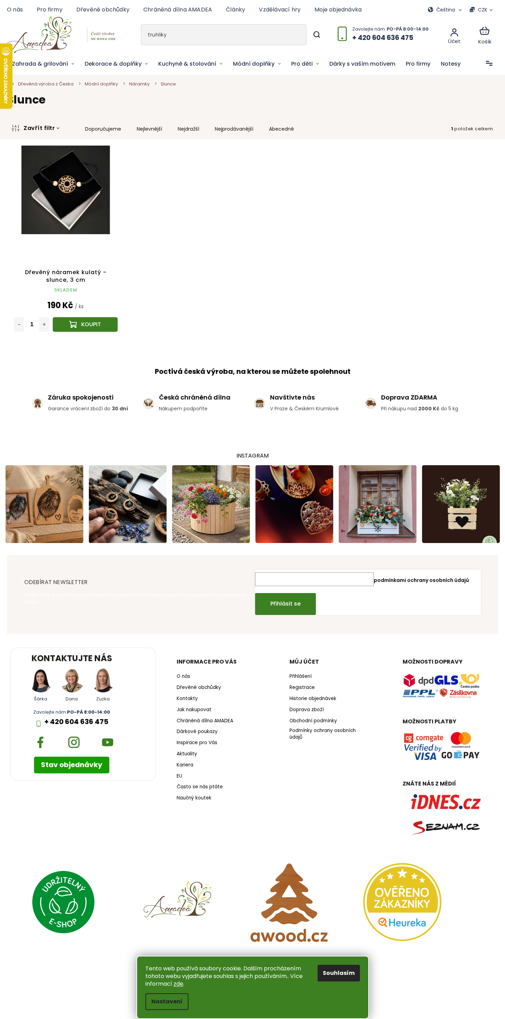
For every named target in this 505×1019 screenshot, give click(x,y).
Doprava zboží (306, 710)
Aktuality (187, 754)
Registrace (302, 687)
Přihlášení (300, 676)
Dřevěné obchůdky (102, 10)
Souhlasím (339, 973)
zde (178, 984)
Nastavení (167, 1001)
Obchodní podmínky (313, 721)
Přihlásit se (285, 604)
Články (235, 10)
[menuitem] (43, 64)
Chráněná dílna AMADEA (177, 10)
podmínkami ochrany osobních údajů (421, 580)
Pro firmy (49, 10)
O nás (15, 10)
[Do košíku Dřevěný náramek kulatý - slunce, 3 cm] (85, 324)
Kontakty (187, 699)
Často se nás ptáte (200, 787)
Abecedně (281, 128)
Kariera (185, 765)
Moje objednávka (338, 10)
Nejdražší (188, 128)
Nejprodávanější (234, 128)
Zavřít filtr (39, 128)
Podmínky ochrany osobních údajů (322, 734)
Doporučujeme (103, 128)
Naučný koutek (194, 798)
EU (179, 776)
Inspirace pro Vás (197, 743)
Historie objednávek (312, 699)
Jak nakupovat (194, 710)
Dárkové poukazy (197, 732)
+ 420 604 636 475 (76, 721)
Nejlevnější (149, 128)
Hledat (316, 34)
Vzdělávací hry (280, 10)
